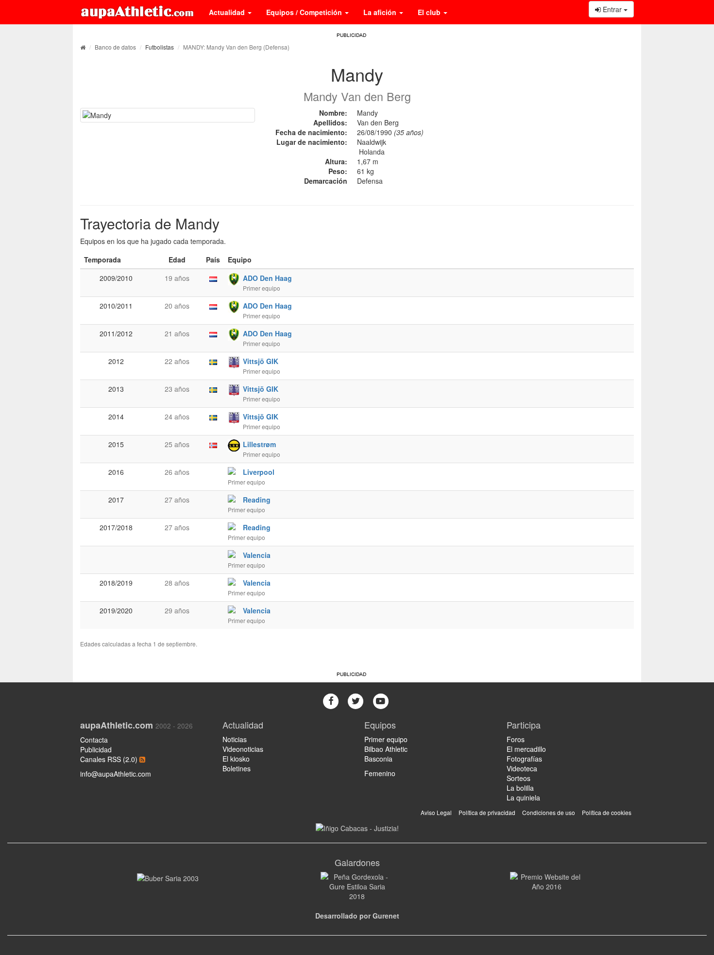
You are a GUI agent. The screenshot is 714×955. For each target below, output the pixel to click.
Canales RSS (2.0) (109, 759)
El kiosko (236, 759)
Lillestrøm (259, 444)
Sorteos (518, 778)
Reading (257, 499)
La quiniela (523, 797)
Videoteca (522, 768)
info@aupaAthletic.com (115, 774)
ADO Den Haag (267, 278)
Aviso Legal (436, 812)
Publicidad (96, 749)
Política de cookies (606, 812)
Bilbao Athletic (386, 749)
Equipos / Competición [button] (305, 12)
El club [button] (430, 12)
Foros (516, 739)
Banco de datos (115, 47)
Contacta (94, 740)
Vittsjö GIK (260, 361)
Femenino (379, 773)
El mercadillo (526, 749)
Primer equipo (386, 739)
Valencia (257, 555)
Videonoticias (242, 749)
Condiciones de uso (548, 812)
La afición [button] (380, 12)
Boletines (236, 768)
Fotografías (524, 759)
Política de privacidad (487, 812)
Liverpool (258, 472)
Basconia (378, 759)
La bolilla (520, 788)
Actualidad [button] (228, 12)
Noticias (234, 739)
